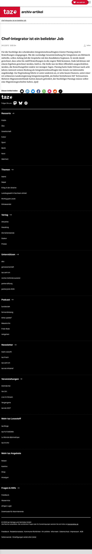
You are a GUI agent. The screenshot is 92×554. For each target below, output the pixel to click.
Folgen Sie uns (6, 103)
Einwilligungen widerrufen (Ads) (24, 537)
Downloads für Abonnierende (12, 511)
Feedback (5, 495)
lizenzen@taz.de (72, 524)
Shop (3, 472)
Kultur (3, 137)
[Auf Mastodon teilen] (27, 91)
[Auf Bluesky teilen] (33, 91)
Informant (55, 531)
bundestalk (5, 306)
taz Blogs (5, 426)
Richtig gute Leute (8, 199)
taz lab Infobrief (7, 368)
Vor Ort (4, 391)
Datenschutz (64, 531)
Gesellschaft (6, 131)
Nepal (3, 182)
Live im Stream (7, 397)
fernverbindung (7, 312)
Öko (3, 126)
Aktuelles (5, 222)
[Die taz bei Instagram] (26, 104)
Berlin (3, 148)
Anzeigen (5, 477)
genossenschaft (7, 267)
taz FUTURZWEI (7, 432)
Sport (3, 142)
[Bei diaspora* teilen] (49, 91)
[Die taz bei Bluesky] (20, 104)
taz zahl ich (5, 272)
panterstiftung (6, 283)
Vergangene (6, 402)
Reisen (4, 461)
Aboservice (5, 500)
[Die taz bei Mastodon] (15, 104)
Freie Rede (5, 329)
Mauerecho (5, 323)
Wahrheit (4, 159)
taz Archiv (5, 443)
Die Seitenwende (7, 233)
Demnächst (5, 386)
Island (3, 177)
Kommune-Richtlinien (32, 531)
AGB (81, 531)
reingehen (5, 334)
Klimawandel (6, 204)
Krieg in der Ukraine (8, 188)
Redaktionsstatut (17, 531)
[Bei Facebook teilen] (38, 91)
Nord (3, 154)
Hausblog (5, 227)
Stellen (4, 238)
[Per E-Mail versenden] (22, 91)
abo (2, 261)
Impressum (74, 531)
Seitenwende (6, 537)
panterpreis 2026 (7, 289)
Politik (3, 120)
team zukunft (6, 352)
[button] (89, 2)
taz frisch (5, 357)
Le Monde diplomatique (10, 437)
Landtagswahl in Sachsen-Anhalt (14, 193)
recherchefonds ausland (10, 278)
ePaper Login (6, 506)
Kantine (4, 466)
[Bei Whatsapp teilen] (44, 91)
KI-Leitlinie (46, 531)
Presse (4, 244)
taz (6, 97)
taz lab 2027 (6, 408)
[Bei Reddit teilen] (55, 91)
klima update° (6, 318)
